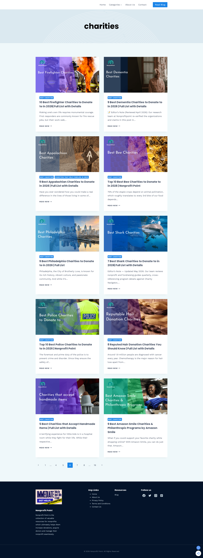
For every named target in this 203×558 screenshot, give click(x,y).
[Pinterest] (162, 495)
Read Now (45, 126)
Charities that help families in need (71, 177)
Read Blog (160, 4)
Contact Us (96, 507)
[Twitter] (150, 495)
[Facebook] (144, 495)
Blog (116, 495)
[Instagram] (156, 495)
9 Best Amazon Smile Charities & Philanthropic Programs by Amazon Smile (132, 428)
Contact (142, 4)
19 (95, 465)
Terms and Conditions (101, 504)
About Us (130, 4)
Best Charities (46, 98)
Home (103, 4)
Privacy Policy (97, 500)
